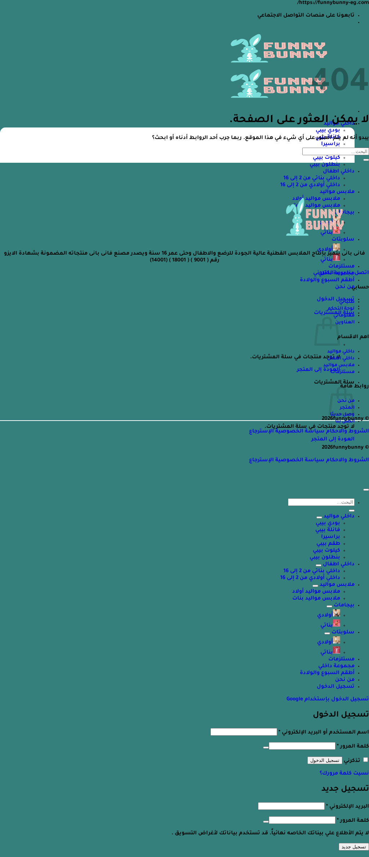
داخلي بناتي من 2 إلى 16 (312, 178)
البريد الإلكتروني (347, 807)
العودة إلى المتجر (318, 370)
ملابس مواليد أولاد (316, 592)
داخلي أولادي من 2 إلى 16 (310, 185)
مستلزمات (341, 267)
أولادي (325, 250)
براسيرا (330, 144)
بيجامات (344, 606)
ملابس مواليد (337, 192)
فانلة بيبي (327, 530)
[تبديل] (319, 517)
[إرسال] (366, 160)
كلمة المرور (353, 747)
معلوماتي (344, 315)
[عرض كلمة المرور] (266, 747)
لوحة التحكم (341, 308)
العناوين (345, 322)
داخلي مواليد (341, 351)
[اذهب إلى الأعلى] (366, 490)
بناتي (326, 260)
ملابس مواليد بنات (316, 599)
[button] (336, 299)
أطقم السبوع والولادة (327, 280)
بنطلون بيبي (325, 165)
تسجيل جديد (354, 846)
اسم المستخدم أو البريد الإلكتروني (324, 733)
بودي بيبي (328, 131)
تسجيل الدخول (324, 760)
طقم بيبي (328, 544)
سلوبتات (343, 633)
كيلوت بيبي (326, 158)
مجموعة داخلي (336, 666)
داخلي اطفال (339, 172)
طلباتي (347, 302)
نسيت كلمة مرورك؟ (344, 774)
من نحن (345, 287)
